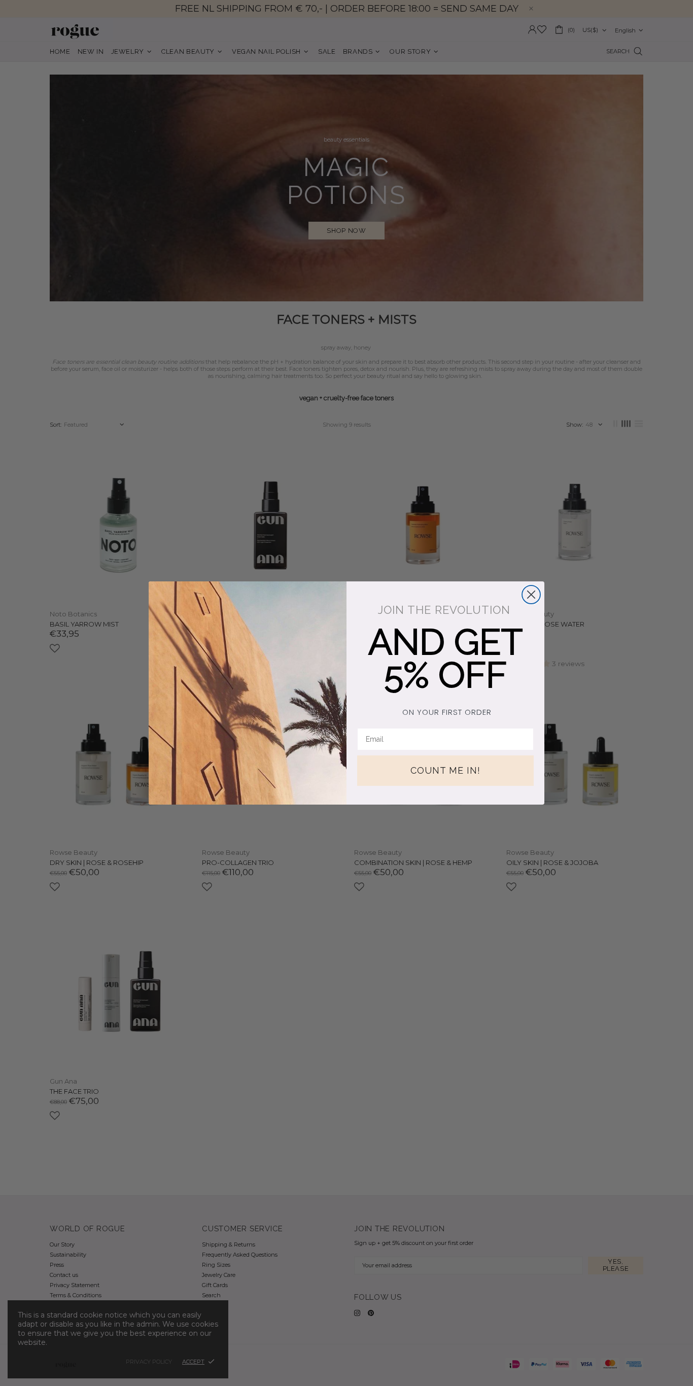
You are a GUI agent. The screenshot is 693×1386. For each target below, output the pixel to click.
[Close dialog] (531, 594)
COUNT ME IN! (445, 770)
